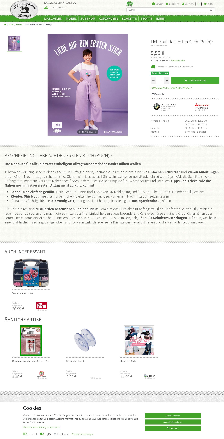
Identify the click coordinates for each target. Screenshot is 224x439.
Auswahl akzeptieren (173, 422)
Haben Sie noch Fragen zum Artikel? (172, 87)
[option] (14, 44)
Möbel (71, 18)
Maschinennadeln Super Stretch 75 (30, 360)
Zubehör (87, 18)
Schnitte (129, 18)
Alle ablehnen (173, 428)
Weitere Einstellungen (82, 433)
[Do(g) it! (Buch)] (139, 340)
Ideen (160, 18)
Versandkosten (178, 60)
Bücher (19, 24)
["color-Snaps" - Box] (31, 272)
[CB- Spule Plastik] (85, 340)
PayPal (48, 433)
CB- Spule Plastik (75, 360)
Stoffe (146, 18)
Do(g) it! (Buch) (128, 360)
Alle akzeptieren (172, 415)
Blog (129, 4)
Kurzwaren (108, 18)
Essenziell (32, 433)
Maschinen (53, 18)
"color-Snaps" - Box (22, 292)
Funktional (64, 433)
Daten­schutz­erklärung (35, 427)
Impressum (54, 427)
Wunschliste (159, 94)
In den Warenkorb (196, 80)
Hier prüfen (201, 110)
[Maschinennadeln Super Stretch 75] (31, 340)
